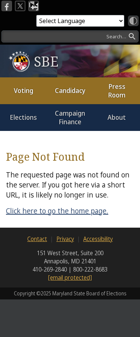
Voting (23, 90)
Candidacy (70, 90)
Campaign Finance (70, 117)
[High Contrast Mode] (133, 21)
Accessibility (98, 239)
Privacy (65, 239)
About (117, 117)
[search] (70, 36)
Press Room (116, 90)
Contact (37, 239)
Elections (23, 117)
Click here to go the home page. (57, 211)
